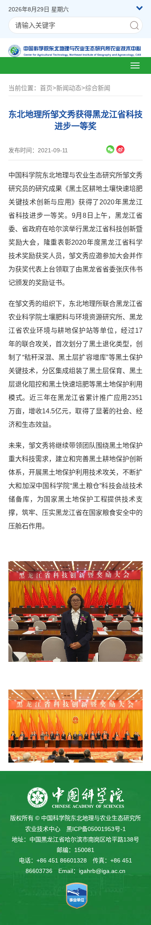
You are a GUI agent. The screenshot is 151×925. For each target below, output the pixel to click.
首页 (46, 87)
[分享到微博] (120, 149)
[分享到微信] (110, 149)
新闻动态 (68, 87)
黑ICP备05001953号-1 (96, 829)
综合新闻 (97, 87)
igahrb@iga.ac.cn (102, 871)
